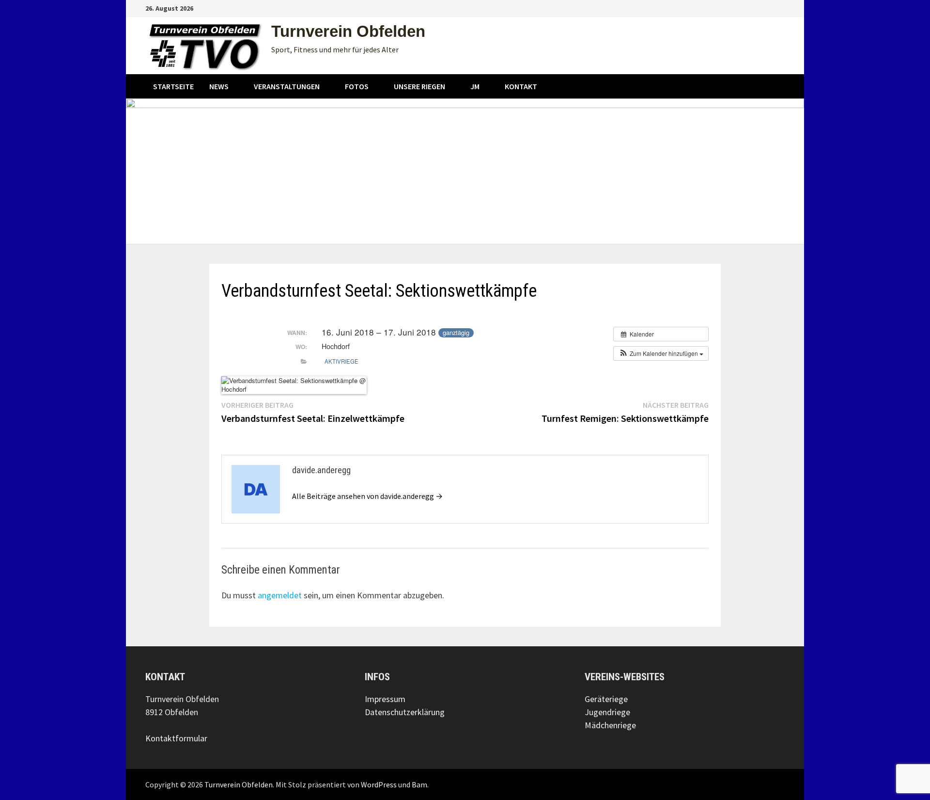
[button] (661, 353)
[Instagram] (768, 7)
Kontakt (521, 86)
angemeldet (280, 595)
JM (475, 86)
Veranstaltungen (287, 86)
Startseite (173, 86)
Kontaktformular (176, 738)
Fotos (357, 86)
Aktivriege (341, 361)
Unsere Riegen (419, 86)
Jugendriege (607, 712)
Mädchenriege (610, 725)
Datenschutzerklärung (405, 712)
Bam (419, 784)
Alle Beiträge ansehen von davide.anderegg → (367, 496)
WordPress (379, 784)
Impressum (385, 698)
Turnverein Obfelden (348, 31)
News (219, 86)
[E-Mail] (780, 7)
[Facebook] (756, 7)
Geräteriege (606, 698)
